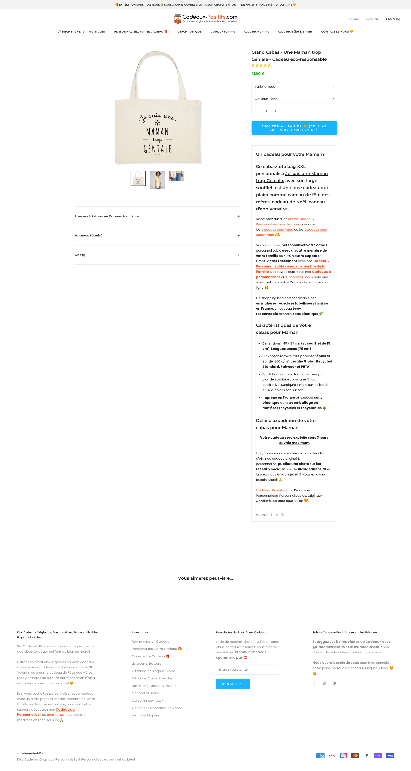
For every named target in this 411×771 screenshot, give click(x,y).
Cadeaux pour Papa (277, 229)
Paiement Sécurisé (88, 235)
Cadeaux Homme (256, 31)
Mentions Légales (145, 715)
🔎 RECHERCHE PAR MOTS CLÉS (81, 31)
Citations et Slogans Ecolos (154, 671)
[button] (262, 65)
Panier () (393, 18)
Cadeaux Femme (223, 31)
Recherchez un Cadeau (150, 641)
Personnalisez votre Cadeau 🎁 (157, 648)
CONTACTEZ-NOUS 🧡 (337, 31)
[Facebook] (271, 514)
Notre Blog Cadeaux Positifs (154, 685)
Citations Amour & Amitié (152, 678)
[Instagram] (324, 683)
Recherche (372, 18)
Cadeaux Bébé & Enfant (295, 31)
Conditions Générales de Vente (157, 708)
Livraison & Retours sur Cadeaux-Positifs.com (107, 216)
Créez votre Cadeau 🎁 (151, 656)
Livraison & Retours (147, 663)
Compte (354, 18)
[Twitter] (277, 514)
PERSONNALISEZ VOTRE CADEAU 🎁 (141, 31)
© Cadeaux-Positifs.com (32, 753)
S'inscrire (233, 684)
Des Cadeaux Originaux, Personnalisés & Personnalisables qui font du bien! (76, 759)
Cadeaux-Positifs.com (274, 490)
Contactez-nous (299, 277)
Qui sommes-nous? (147, 700)
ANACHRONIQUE (189, 31)
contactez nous (59, 714)
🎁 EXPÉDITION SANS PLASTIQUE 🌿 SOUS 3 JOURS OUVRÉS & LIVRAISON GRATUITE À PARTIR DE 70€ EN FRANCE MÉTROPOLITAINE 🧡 (205, 4)
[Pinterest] (282, 514)
